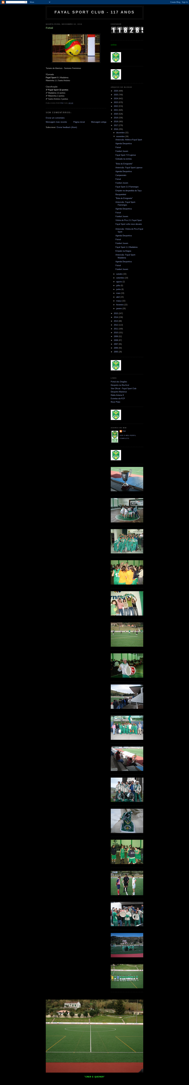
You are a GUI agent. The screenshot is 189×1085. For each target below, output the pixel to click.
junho (118, 289)
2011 (116, 329)
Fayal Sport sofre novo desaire (128, 224)
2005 (116, 352)
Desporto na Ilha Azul (120, 385)
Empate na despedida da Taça (128, 190)
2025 (116, 95)
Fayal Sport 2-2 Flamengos (127, 187)
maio (118, 293)
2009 (116, 336)
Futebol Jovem (121, 151)
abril (118, 297)
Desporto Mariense (119, 392)
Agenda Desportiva (123, 143)
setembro (120, 278)
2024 (116, 98)
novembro (120, 136)
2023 (116, 102)
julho (118, 285)
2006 (116, 348)
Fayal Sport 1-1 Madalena (126, 247)
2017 (116, 125)
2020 (116, 114)
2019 (116, 118)
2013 (116, 321)
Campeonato (120, 175)
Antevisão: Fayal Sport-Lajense (128, 167)
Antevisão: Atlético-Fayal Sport (128, 140)
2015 (116, 313)
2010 (116, 332)
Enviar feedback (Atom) (67, 127)
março (119, 301)
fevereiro (120, 305)
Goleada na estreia (123, 159)
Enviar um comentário (55, 118)
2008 (116, 340)
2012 (116, 325)
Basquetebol (120, 194)
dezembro (120, 132)
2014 (116, 317)
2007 (116, 344)
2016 (116, 129)
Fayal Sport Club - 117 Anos (94, 12)
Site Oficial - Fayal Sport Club (123, 388)
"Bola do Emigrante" (124, 164)
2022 (116, 106)
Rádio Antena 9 (117, 395)
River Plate (115, 402)
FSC (124, 431)
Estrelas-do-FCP (118, 398)
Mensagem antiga (98, 122)
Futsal (118, 147)
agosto (119, 282)
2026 (116, 91)
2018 (116, 121)
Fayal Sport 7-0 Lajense (125, 155)
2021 (116, 110)
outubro (119, 274)
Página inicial (79, 122)
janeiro (119, 308)
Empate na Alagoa (123, 251)
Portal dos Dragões (119, 382)
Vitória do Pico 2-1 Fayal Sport (128, 220)
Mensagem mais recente (56, 122)
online (114, 45)
